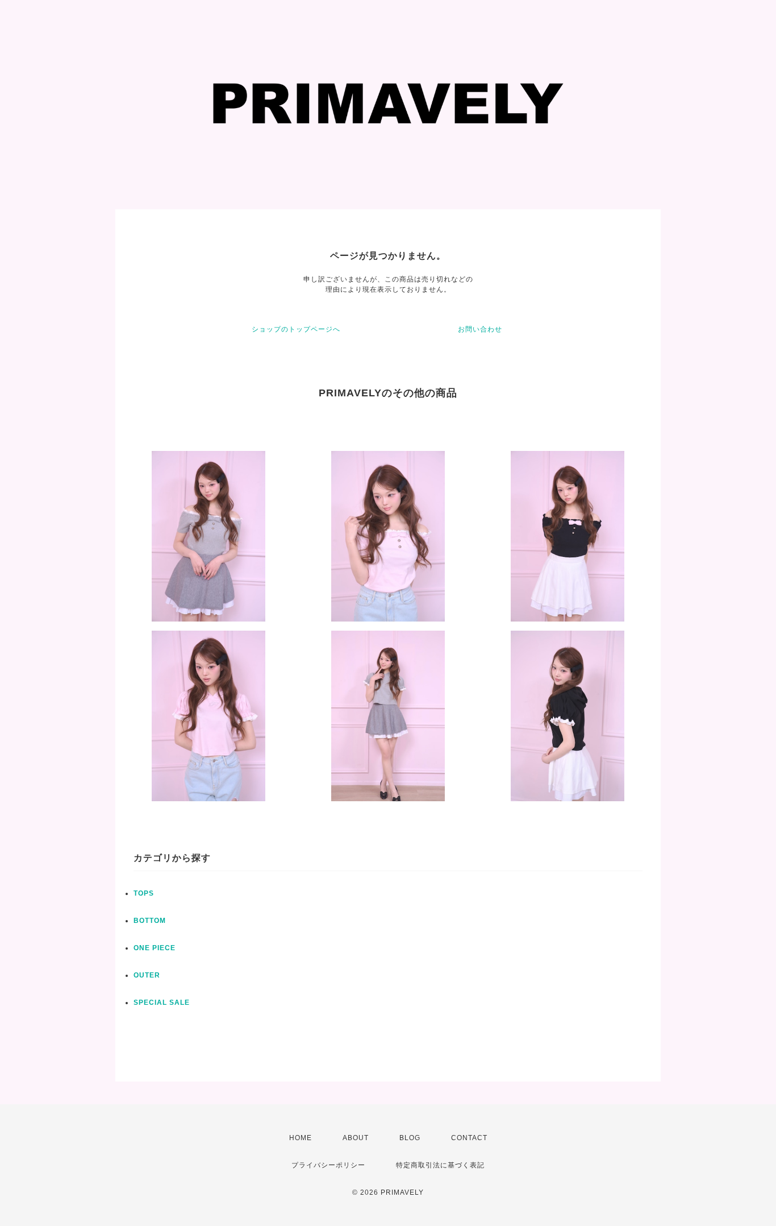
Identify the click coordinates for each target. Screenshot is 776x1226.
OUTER (146, 975)
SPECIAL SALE (161, 1003)
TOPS (143, 893)
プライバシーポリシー (328, 1165)
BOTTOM (149, 921)
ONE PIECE (154, 948)
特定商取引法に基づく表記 (440, 1165)
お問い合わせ (480, 329)
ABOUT (356, 1138)
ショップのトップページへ (296, 329)
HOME (300, 1138)
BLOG (409, 1138)
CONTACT (469, 1138)
